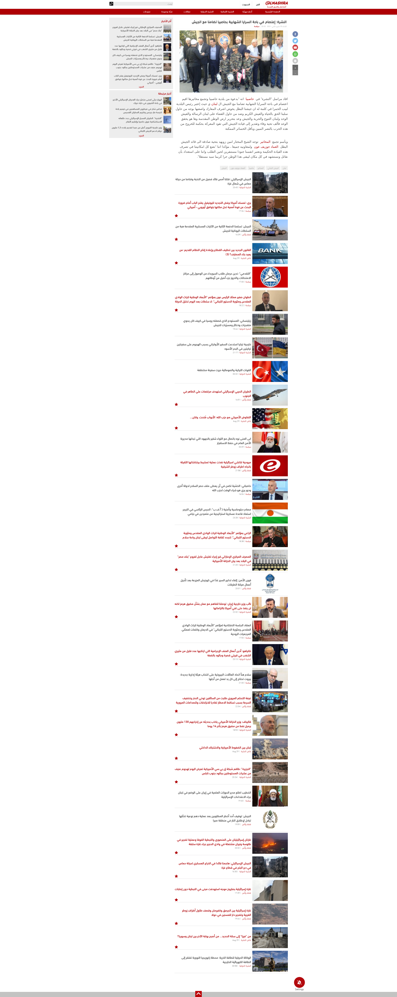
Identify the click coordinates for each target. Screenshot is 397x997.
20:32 (237, 847)
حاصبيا (250, 99)
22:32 (235, 611)
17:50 (241, 637)
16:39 (237, 234)
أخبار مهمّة (247, 11)
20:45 (235, 187)
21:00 (241, 682)
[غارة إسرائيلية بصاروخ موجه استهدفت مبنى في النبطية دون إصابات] (270, 890)
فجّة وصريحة (166, 11)
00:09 (241, 446)
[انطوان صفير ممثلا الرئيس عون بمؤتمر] (270, 300)
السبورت (246, 4)
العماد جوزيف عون (266, 146)
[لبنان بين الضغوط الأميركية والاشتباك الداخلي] (270, 748)
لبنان (214, 104)
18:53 (235, 729)
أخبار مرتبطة (164, 93)
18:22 (241, 305)
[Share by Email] (295, 47)
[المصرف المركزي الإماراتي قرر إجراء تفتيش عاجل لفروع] (270, 560)
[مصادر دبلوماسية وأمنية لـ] (270, 513)
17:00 (241, 281)
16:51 (237, 399)
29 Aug (236, 257)
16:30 (234, 871)
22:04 (237, 706)
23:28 (235, 517)
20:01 (237, 588)
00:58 (234, 965)
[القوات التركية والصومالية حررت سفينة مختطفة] (270, 371)
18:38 (241, 541)
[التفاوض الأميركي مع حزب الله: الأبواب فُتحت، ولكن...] (270, 418)
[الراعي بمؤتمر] (270, 536)
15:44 (235, 328)
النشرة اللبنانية (227, 11)
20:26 (234, 776)
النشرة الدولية (207, 11)
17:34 (241, 210)
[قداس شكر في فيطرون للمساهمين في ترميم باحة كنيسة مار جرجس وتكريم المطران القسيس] (167, 110)
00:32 (235, 373)
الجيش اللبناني (273, 167)
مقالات (187, 11)
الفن (258, 4)
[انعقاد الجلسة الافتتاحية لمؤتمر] (270, 630)
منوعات (146, 11)
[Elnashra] (276, 3)
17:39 (237, 892)
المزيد (141, 86)
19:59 (237, 824)
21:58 (237, 470)
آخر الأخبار (166, 20)
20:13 (235, 659)
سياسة (256, 26)
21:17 (235, 352)
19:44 (237, 918)
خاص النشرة (246, 257)
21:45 (235, 564)
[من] (270, 937)
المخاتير (265, 141)
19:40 (240, 800)
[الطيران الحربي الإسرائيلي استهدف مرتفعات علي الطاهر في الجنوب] (270, 395)
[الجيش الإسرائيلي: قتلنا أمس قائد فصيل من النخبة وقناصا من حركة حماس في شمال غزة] (270, 182)
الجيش (224, 167)
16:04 (241, 493)
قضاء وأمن (246, 234)
